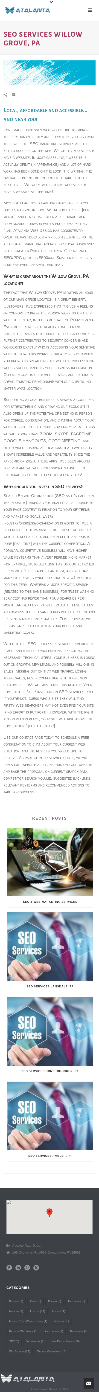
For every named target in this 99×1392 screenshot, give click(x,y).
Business (16, 1301)
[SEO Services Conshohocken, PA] (50, 1031)
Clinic (35, 1301)
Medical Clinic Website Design (28, 1321)
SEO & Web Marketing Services (50, 901)
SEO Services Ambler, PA (50, 1155)
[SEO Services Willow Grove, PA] (49, 72)
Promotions (78, 1331)
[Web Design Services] (27, 1378)
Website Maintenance (52, 1351)
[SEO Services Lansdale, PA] (50, 946)
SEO (14, 1341)
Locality (37, 1311)
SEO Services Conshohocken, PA (50, 1071)
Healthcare (76, 1301)
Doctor (54, 1301)
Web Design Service (66, 1341)
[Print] (16, 94)
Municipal (61, 1321)
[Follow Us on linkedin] (18, 1268)
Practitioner (54, 1331)
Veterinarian (35, 1341)
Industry (16, 1311)
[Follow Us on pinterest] (27, 1268)
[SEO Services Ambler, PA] (50, 1116)
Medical (58, 1311)
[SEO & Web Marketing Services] (50, 862)
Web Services (19, 1351)
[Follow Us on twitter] (36, 1268)
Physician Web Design (23, 1331)
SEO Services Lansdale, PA (50, 986)
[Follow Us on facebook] (9, 1268)
